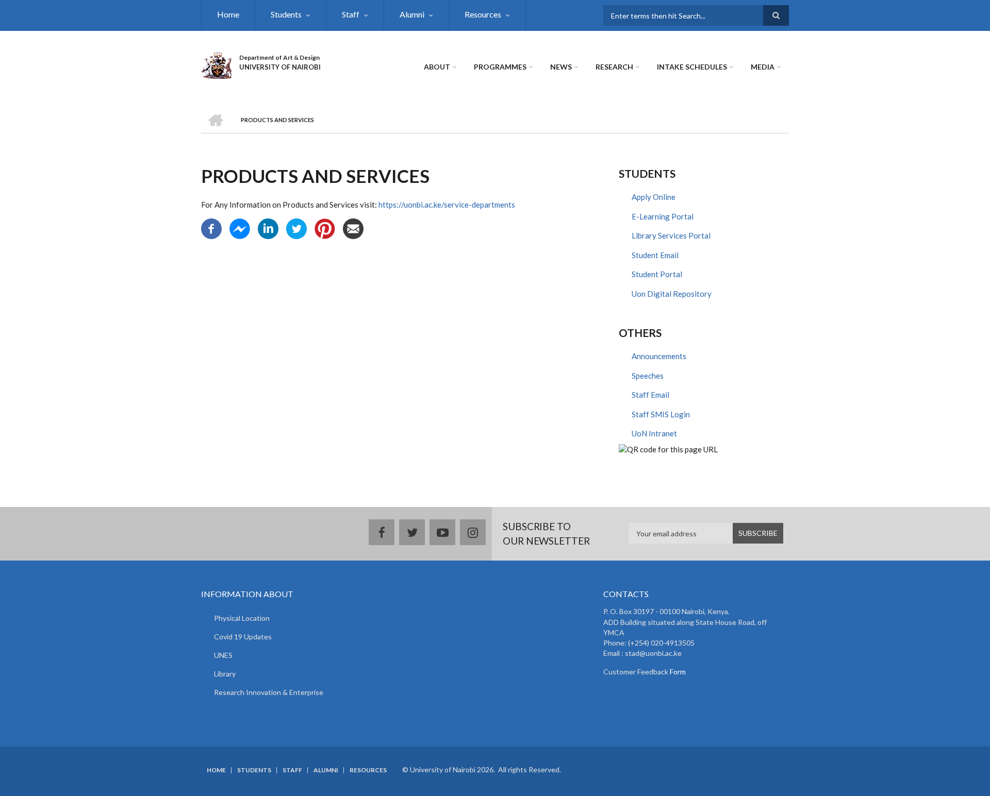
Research (614, 66)
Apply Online (653, 196)
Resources (483, 14)
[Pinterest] (325, 227)
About (437, 66)
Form (677, 671)
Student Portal (657, 274)
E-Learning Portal (663, 216)
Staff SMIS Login (661, 414)
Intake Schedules (692, 66)
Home (228, 14)
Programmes (500, 66)
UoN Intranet (654, 433)
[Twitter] (296, 227)
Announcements (659, 356)
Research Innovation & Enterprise (268, 692)
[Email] (353, 227)
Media (762, 66)
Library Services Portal (671, 235)
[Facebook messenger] (239, 227)
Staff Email (650, 394)
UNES (223, 655)
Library (225, 673)
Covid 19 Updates (243, 636)
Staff (350, 14)
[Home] (216, 64)
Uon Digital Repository (672, 293)
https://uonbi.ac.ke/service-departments (446, 204)
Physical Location (242, 618)
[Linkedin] (268, 227)
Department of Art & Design (279, 57)
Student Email (655, 255)
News (561, 66)
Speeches (648, 375)
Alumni (412, 14)
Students (286, 14)
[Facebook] (211, 227)
